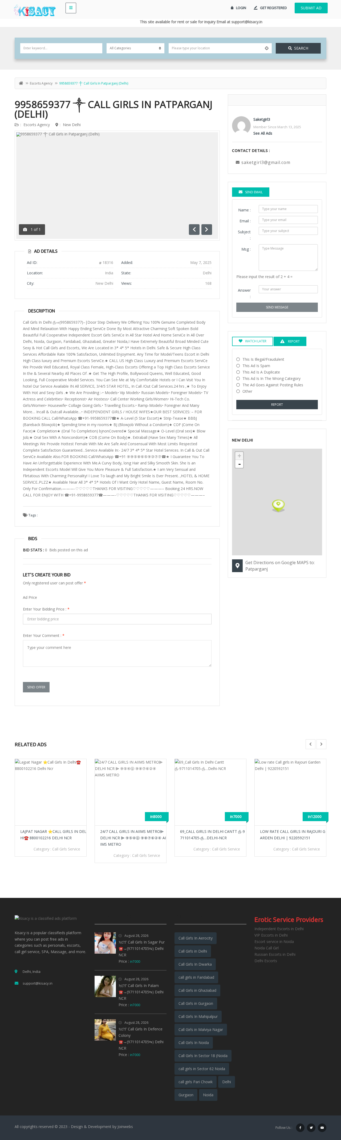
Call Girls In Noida (193, 1042)
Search (301, 48)
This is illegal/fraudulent (263, 359)
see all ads (262, 133)
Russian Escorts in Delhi (274, 954)
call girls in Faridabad (196, 977)
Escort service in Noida (274, 941)
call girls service (66, 849)
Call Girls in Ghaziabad (197, 990)
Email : (245, 220)
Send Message (277, 307)
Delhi (226, 1081)
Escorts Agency (41, 83)
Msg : (246, 249)
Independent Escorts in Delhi (279, 928)
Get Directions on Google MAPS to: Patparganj (280, 566)
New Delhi (72, 124)
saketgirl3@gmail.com (265, 162)
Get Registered (273, 7)
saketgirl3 (261, 119)
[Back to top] (323, 1106)
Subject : (244, 235)
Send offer (36, 687)
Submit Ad (311, 7)
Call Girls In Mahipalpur (198, 1016)
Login (241, 7)
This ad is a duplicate (261, 372)
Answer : (244, 293)
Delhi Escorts (265, 960)
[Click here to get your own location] (266, 48)
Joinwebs (125, 1126)
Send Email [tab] (254, 192)
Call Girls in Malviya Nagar (200, 1029)
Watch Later (255, 341)
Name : (244, 209)
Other (247, 391)
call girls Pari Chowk (195, 1081)
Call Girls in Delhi (192, 951)
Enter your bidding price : (46, 609)
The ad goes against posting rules (272, 384)
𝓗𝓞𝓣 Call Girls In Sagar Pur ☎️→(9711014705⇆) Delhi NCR (142, 948)
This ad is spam (256, 365)
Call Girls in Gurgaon (195, 1003)
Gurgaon (185, 1094)
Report (277, 404)
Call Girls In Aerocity (195, 938)
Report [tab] (293, 341)
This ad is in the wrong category (271, 378)
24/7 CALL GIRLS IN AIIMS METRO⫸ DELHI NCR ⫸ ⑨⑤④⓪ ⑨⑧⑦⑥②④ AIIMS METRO (133, 838)
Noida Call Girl (266, 947)
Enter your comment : (43, 635)
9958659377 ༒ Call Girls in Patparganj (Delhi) (113, 109)
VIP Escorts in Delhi (271, 935)
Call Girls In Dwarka (195, 964)
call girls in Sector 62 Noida (201, 1068)
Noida (208, 1094)
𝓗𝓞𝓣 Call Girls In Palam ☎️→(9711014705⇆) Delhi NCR (141, 992)
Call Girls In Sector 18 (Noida (203, 1055)
